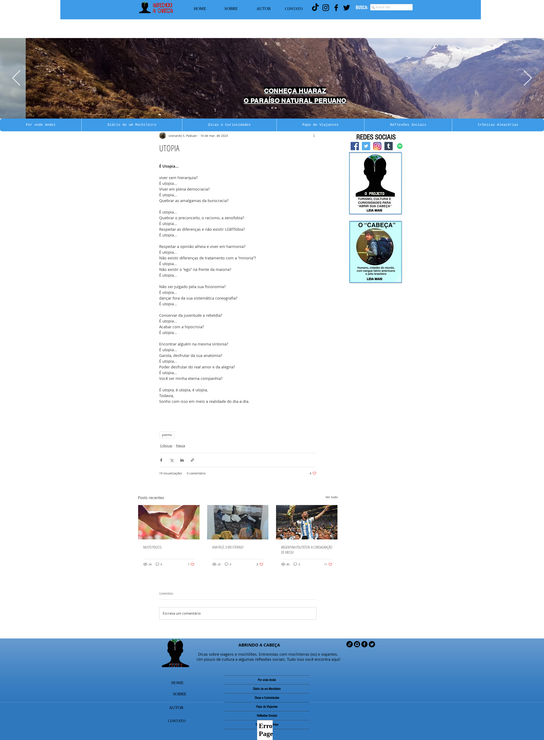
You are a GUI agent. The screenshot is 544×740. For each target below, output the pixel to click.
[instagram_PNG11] (377, 146)
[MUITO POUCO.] (169, 522)
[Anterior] (16, 78)
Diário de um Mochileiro (267, 689)
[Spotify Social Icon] (400, 146)
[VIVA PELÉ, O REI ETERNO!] (238, 522)
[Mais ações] (313, 135)
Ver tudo (332, 497)
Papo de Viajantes (267, 707)
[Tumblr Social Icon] (388, 146)
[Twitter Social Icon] (366, 146)
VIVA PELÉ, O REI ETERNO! (228, 547)
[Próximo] (528, 78)
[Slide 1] (268, 108)
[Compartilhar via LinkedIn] (182, 460)
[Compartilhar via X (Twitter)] (172, 460)
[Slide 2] (272, 108)
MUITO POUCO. (152, 547)
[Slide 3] (275, 108)
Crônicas (166, 446)
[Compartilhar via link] (192, 460)
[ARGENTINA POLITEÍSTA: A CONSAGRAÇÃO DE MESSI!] (306, 522)
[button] (40, 125)
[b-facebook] (364, 644)
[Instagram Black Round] (357, 644)
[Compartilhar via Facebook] (161, 460)
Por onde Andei (267, 680)
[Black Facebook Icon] (336, 7)
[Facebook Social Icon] (355, 146)
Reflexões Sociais (267, 715)
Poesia (180, 446)
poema (167, 435)
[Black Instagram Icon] (325, 7)
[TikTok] (315, 7)
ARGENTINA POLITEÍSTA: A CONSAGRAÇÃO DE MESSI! (306, 550)
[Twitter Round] (372, 644)
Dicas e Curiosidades (267, 698)
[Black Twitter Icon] (346, 7)
